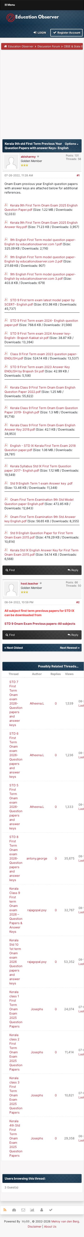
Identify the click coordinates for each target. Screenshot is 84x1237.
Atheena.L (37, 703)
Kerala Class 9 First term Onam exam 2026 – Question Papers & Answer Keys (15, 910)
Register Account (68, 32)
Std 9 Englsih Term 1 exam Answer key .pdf (41, 483)
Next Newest (68, 647)
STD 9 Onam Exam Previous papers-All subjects (39, 624)
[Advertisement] (42, 96)
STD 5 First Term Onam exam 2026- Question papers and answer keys (15, 806)
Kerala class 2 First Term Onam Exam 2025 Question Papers (15, 1052)
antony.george (37, 858)
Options (71, 143)
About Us (50, 1226)
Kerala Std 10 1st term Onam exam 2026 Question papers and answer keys (15, 961)
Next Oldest (15, 647)
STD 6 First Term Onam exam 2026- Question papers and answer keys (15, 755)
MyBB (26, 1221)
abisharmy (28, 156)
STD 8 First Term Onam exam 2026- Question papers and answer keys (15, 858)
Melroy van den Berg (65, 1221)
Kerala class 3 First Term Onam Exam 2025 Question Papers (15, 1095)
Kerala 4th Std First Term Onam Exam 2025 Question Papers (15, 1138)
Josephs (37, 1009)
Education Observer (20, 46)
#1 (78, 175)
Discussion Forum (49, 46)
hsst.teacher (29, 583)
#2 (78, 602)
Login (41, 32)
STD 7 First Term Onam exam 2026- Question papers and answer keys (15, 703)
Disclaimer (34, 1226)
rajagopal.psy (36, 910)
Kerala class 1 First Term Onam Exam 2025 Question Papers (15, 1009)
